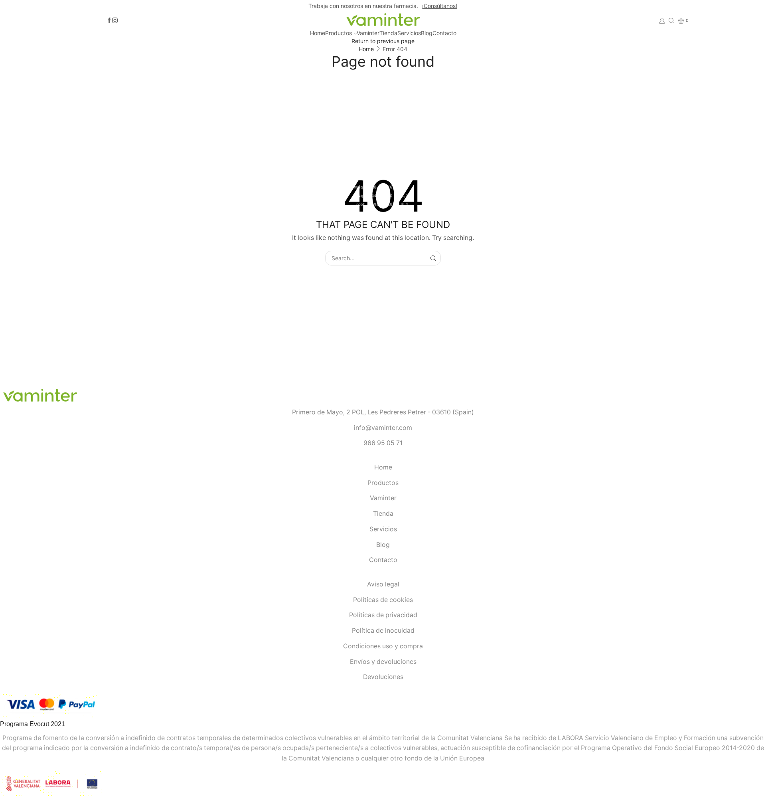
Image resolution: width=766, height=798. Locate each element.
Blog (426, 33)
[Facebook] (109, 21)
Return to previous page (383, 41)
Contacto (444, 33)
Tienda (388, 33)
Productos (338, 33)
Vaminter (368, 33)
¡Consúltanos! (439, 5)
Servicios (409, 33)
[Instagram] (115, 21)
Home (317, 33)
